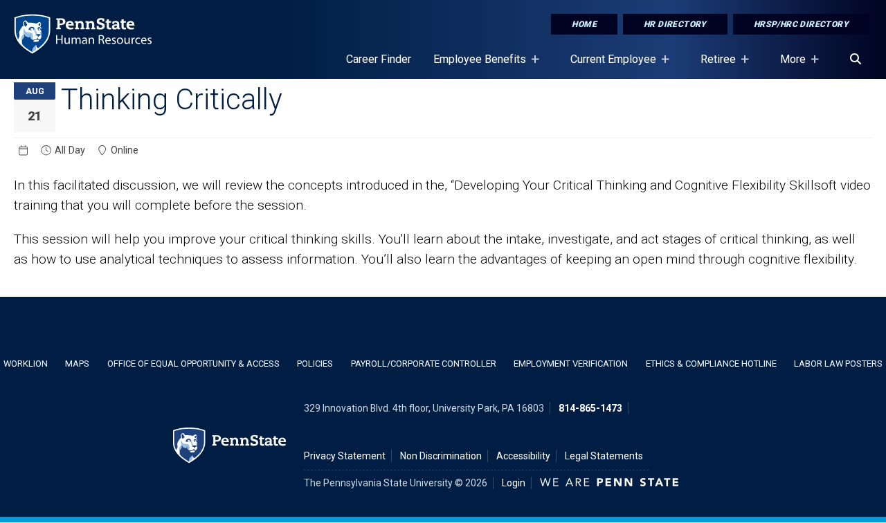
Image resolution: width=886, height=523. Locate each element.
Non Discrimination (441, 455)
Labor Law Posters (838, 363)
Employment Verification (571, 363)
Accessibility (523, 455)
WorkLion (25, 363)
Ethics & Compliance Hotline (711, 363)
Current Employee (607, 66)
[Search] (855, 59)
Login (513, 482)
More (787, 66)
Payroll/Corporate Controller (423, 363)
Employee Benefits (474, 66)
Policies (315, 363)
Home (584, 24)
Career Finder (378, 59)
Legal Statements (604, 455)
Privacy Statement (345, 455)
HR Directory (675, 24)
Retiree (712, 66)
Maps (77, 363)
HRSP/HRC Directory (801, 24)
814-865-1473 (590, 408)
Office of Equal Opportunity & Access (193, 363)
